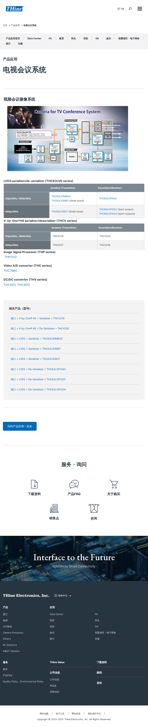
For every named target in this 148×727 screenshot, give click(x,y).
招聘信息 (54, 691)
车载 (20, 43)
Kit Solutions (10, 644)
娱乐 (108, 38)
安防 (85, 38)
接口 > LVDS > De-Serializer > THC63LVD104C (38, 369)
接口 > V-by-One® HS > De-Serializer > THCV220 (40, 328)
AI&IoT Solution (11, 651)
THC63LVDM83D (61, 196)
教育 (61, 38)
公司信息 (55, 672)
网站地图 (44, 713)
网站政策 (76, 713)
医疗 (8, 43)
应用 (52, 607)
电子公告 (60, 713)
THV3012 (23, 285)
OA (97, 38)
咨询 (94, 518)
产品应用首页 (13, 38)
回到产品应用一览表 (20, 426)
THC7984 (10, 270)
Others (7, 638)
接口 (5, 614)
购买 (5, 669)
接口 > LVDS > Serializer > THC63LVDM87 (36, 348)
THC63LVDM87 (60, 200)
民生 (73, 38)
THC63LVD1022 (108, 209)
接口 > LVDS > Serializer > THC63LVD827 (35, 358)
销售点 (54, 518)
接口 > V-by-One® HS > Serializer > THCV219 (37, 318)
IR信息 (53, 685)
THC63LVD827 (60, 211)
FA (50, 38)
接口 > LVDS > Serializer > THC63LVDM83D (37, 338)
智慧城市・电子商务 (129, 38)
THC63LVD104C (108, 198)
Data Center (34, 38)
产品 (5, 607)
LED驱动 (7, 626)
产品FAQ (74, 494)
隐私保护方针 (94, 713)
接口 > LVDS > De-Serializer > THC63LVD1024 (38, 389)
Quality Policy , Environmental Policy (23, 681)
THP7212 (11, 257)
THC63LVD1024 (108, 213)
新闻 (99, 672)
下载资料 (34, 494)
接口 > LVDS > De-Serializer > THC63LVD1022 (38, 379)
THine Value (57, 662)
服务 (5, 662)
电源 (5, 620)
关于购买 (113, 494)
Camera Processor (13, 632)
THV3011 (10, 285)
